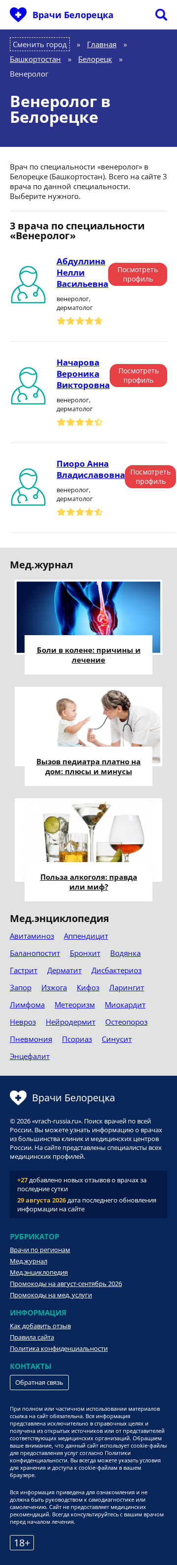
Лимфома (27, 1004)
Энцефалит (30, 1056)
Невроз (23, 1022)
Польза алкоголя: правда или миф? (88, 882)
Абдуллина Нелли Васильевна (82, 272)
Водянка (125, 953)
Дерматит (64, 970)
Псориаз (77, 1039)
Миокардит (125, 1004)
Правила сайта (32, 1337)
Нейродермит (70, 1022)
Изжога (54, 987)
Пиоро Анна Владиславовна (91, 469)
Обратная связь (39, 1382)
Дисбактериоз (116, 970)
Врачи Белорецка (73, 15)
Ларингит (126, 987)
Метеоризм (75, 1004)
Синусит (117, 1039)
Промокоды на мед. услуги (51, 1294)
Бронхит (85, 953)
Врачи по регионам (40, 1249)
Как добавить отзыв (40, 1325)
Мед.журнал (28, 1261)
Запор (20, 987)
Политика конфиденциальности (59, 1348)
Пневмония (31, 1039)
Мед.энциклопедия (39, 1272)
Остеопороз (126, 1022)
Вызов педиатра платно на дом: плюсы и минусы (88, 766)
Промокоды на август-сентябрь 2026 (66, 1283)
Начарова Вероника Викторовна (83, 374)
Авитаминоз (32, 936)
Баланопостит (35, 953)
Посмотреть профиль (138, 274)
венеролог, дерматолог (75, 303)
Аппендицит (86, 936)
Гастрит (23, 970)
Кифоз (88, 987)
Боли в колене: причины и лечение (89, 655)
